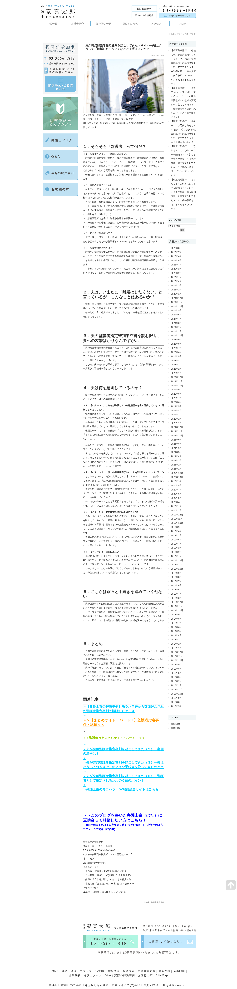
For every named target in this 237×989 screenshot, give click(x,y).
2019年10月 (177, 523)
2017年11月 (177, 606)
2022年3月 (176, 414)
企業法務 (75, 975)
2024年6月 (176, 314)
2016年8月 (176, 669)
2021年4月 (176, 456)
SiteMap (162, 975)
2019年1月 (176, 556)
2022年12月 (177, 377)
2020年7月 (176, 490)
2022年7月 (176, 398)
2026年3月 (176, 269)
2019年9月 (176, 527)
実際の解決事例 (124, 975)
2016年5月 (176, 673)
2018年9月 (176, 573)
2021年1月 (176, 469)
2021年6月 (176, 448)
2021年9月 (176, 440)
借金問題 (164, 971)
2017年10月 (177, 610)
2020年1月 (176, 510)
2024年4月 (176, 319)
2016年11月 (177, 656)
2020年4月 (176, 502)
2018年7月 (176, 581)
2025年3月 (176, 285)
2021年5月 (176, 452)
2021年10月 (177, 435)
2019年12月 (177, 515)
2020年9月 (176, 481)
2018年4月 (176, 594)
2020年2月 (176, 506)
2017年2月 (176, 644)
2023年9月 (176, 339)
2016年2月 (176, 681)
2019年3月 (176, 548)
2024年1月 (176, 331)
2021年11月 (177, 431)
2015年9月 (176, 698)
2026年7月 (176, 252)
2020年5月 (176, 498)
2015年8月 (176, 702)
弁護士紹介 (69, 971)
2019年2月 (176, 552)
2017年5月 (176, 631)
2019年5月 (176, 540)
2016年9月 (176, 664)
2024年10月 (177, 306)
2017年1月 (176, 648)
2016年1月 (176, 685)
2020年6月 (176, 494)
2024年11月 (177, 302)
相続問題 (175, 728)
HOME (171, 34)
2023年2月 (176, 369)
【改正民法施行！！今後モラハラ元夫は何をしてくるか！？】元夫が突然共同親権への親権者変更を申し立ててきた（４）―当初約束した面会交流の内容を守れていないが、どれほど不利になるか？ (183, 67)
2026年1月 (176, 277)
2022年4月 (176, 410)
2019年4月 (176, 544)
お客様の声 (145, 975)
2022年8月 (176, 394)
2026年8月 (176, 248)
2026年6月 (176, 256)
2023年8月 (176, 344)
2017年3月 (176, 639)
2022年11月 (177, 381)
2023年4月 (176, 360)
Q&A (108, 975)
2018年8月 (176, 577)
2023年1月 (176, 373)
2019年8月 (176, 531)
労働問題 (179, 971)
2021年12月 (177, 427)
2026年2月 (176, 273)
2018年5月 (176, 589)
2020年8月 (176, 485)
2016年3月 (176, 677)
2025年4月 (176, 281)
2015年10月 (177, 694)
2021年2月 (176, 465)
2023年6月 (176, 352)
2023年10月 (177, 335)
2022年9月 (176, 389)
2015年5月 (176, 706)
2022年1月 (176, 423)
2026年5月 (176, 260)
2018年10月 (177, 569)
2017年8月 (176, 619)
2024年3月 (176, 323)
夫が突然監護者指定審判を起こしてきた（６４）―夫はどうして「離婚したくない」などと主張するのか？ (123, 47)
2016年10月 (177, 660)
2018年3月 (176, 598)
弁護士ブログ (93, 975)
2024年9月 (176, 310)
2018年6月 (176, 585)
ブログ (179, 34)
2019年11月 (177, 519)
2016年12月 (177, 652)
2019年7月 (176, 535)
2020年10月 (177, 477)
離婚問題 (175, 724)
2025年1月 (176, 294)
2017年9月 (176, 614)
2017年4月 (176, 635)
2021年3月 (176, 460)
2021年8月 (176, 444)
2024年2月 (176, 327)
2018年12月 (177, 560)
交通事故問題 (147, 971)
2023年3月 (176, 364)
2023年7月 (176, 348)
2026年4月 (176, 265)
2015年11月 (177, 689)
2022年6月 (176, 402)
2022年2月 (176, 419)
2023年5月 (176, 356)
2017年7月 (176, 623)
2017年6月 (176, 627)
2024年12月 (177, 298)
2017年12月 (177, 602)
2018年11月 (177, 564)
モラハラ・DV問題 (92, 971)
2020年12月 (177, 473)
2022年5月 (176, 406)
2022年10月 (177, 385)
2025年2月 (176, 290)
